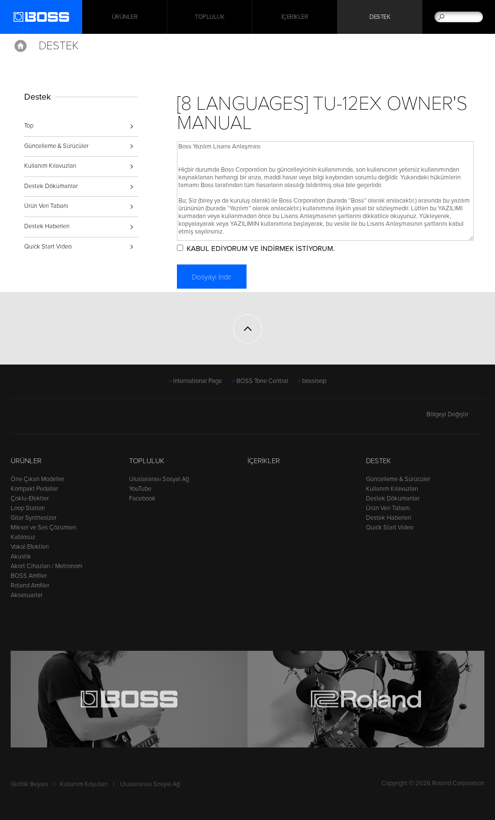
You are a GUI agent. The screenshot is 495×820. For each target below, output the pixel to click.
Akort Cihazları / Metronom (46, 566)
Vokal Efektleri (30, 547)
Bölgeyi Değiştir (447, 414)
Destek (379, 17)
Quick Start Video (48, 246)
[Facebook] (17, 419)
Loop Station (28, 508)
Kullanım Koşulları (84, 784)
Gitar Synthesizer (34, 518)
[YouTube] (35, 419)
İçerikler (294, 17)
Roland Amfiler (30, 585)
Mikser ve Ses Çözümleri (43, 527)
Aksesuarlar (27, 595)
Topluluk (209, 17)
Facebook (142, 498)
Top (28, 126)
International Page (197, 381)
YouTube (140, 489)
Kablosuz (23, 537)
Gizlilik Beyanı (29, 784)
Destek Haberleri (47, 226)
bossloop (314, 381)
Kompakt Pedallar (34, 489)
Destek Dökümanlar (51, 186)
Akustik (21, 556)
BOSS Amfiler (29, 576)
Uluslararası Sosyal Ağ (159, 479)
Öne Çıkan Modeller (37, 479)
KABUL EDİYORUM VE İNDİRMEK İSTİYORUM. (261, 248)
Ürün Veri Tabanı (46, 206)
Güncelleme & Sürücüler (56, 146)
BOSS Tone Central (262, 381)
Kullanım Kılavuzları (50, 166)
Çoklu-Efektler (30, 498)
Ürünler (26, 460)
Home (20, 46)
